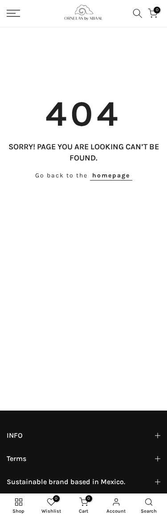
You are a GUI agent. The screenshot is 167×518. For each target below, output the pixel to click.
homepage (111, 175)
